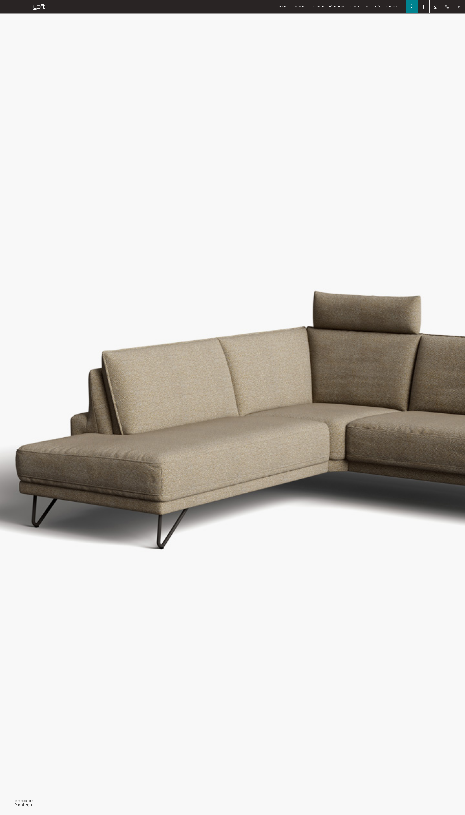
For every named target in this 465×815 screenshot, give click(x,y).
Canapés (282, 6)
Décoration (337, 6)
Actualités (373, 6)
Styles (355, 6)
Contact (391, 6)
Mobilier (300, 6)
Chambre (319, 6)
